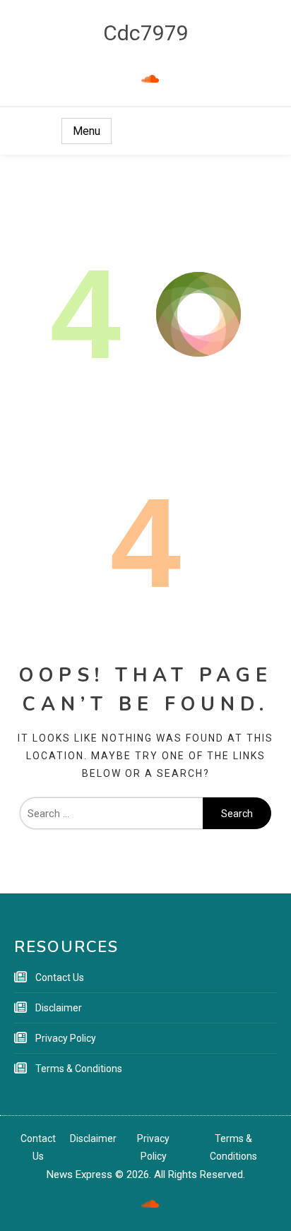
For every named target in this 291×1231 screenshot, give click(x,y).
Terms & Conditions (78, 1068)
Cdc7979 (146, 32)
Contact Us (59, 977)
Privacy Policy (65, 1038)
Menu (86, 131)
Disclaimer (58, 1007)
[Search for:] (111, 813)
